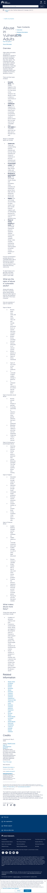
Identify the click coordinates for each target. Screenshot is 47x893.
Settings (18, 890)
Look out (7, 10)
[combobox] (20, 6)
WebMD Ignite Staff (10, 771)
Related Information (8, 767)
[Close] (45, 881)
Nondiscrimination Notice (7, 841)
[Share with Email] (4, 805)
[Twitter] (3, 852)
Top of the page (7, 762)
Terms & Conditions (21, 844)
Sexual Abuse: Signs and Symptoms (11, 723)
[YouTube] (10, 852)
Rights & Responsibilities (22, 846)
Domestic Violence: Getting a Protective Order (10, 708)
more (7, 11)
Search (41, 6)
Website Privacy (5, 846)
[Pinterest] (13, 852)
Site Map (37, 846)
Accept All (27, 890)
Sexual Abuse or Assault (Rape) (11, 718)
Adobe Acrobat (16, 876)
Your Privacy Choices (21, 841)
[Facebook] (6, 852)
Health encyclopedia (9, 18)
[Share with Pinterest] (14, 805)
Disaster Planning (39, 841)
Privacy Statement (15, 888)
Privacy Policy (11, 786)
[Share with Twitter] (11, 805)
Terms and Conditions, (7, 888)
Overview (19, 29)
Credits (19, 34)
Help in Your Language (6, 844)
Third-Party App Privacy (40, 839)
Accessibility (4, 839)
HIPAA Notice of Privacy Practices (24, 839)
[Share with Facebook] (7, 805)
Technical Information (39, 844)
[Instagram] (17, 852)
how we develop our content (23, 786)
